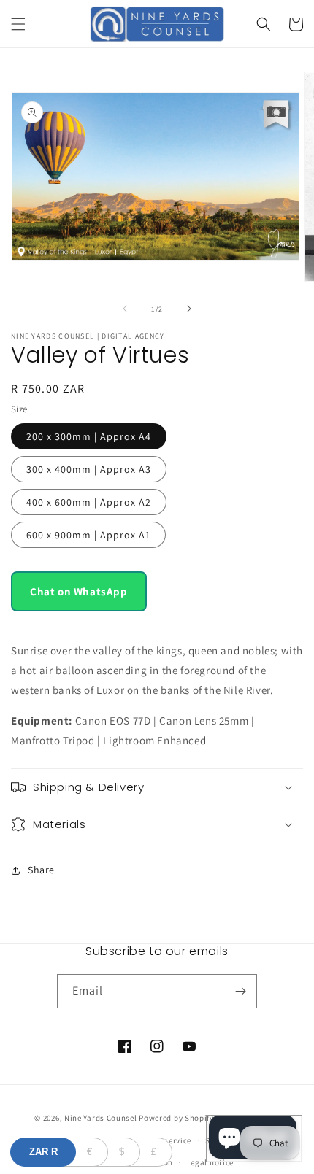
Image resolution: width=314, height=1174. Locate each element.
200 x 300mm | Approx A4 (88, 436)
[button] (18, 24)
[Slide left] (125, 309)
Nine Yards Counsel (100, 1118)
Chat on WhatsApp (79, 591)
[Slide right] (189, 309)
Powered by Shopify (176, 1118)
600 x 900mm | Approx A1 (88, 534)
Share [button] (41, 869)
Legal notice (210, 1162)
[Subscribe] (240, 991)
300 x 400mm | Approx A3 (88, 469)
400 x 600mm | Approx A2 (88, 502)
